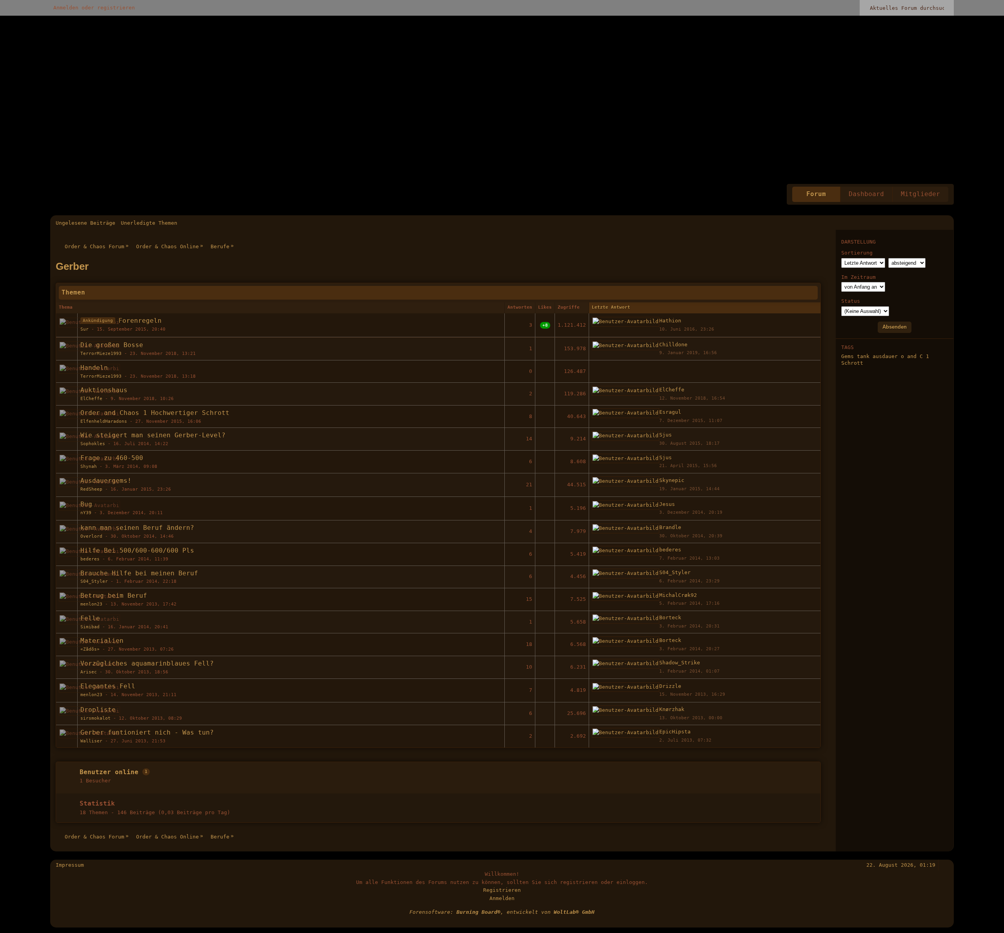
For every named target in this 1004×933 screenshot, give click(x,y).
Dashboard (866, 194)
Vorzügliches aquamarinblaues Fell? (147, 663)
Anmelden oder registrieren (94, 8)
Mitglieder (920, 194)
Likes (545, 307)
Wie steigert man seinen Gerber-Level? (153, 435)
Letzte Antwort (611, 307)
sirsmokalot (95, 718)
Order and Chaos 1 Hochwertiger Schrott (154, 412)
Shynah (88, 466)
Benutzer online (109, 772)
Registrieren (502, 890)
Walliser (91, 741)
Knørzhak (671, 709)
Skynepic (671, 480)
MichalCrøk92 (678, 595)
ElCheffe (91, 398)
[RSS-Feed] (920, 223)
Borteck (670, 617)
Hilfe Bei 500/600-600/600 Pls (137, 550)
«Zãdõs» (90, 649)
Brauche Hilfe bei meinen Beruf (139, 573)
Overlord (91, 536)
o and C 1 (915, 356)
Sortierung (857, 253)
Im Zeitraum (858, 277)
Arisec (88, 672)
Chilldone (673, 344)
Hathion (670, 321)
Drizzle (670, 686)
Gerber (72, 266)
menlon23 (91, 604)
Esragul (670, 412)
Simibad (90, 626)
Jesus (667, 504)
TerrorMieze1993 (101, 353)
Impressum (70, 865)
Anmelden (502, 898)
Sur (84, 329)
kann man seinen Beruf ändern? (137, 527)
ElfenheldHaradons (103, 421)
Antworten (519, 307)
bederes (90, 559)
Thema (66, 307)
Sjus (665, 435)
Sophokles (92, 443)
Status (850, 301)
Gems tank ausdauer (869, 356)
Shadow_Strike (679, 663)
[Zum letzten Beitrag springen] (625, 322)
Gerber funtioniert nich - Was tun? (147, 732)
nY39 (85, 512)
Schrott (852, 363)
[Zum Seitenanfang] (945, 865)
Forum (816, 194)
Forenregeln (140, 320)
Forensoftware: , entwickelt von (502, 912)
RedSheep (91, 489)
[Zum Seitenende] (945, 223)
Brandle (670, 527)
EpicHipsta (675, 732)
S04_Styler (94, 581)
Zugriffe (569, 307)
